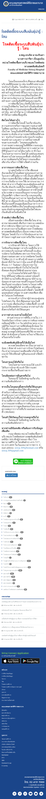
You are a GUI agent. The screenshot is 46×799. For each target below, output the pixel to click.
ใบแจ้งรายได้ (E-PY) (7, 749)
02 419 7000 (36, 782)
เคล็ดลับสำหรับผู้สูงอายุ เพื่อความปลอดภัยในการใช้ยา (19, 619)
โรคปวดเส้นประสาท (10, 535)
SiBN (3, 760)
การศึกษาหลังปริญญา (7, 676)
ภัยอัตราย (7, 513)
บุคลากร (4, 692)
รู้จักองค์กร (4, 710)
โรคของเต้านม (9, 523)
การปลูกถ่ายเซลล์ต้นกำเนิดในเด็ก (14, 500)
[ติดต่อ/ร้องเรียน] (36, 794)
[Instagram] (25, 794)
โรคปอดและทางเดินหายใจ (12, 538)
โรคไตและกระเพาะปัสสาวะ (13, 532)
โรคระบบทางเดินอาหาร (11, 545)
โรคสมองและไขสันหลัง (11, 554)
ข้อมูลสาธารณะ (6, 697)
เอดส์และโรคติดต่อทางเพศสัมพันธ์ (14, 589)
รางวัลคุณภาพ (5, 726)
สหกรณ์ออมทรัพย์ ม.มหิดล (8, 747)
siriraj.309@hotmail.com (26, 447)
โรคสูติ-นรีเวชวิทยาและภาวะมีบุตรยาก (16, 561)
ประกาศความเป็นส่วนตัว (8, 700)
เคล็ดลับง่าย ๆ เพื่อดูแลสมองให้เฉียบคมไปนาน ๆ (17, 627)
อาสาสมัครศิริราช (6, 695)
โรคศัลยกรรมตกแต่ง (10, 551)
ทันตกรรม (7, 507)
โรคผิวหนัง (8, 542)
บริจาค (3, 689)
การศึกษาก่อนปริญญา (7, 673)
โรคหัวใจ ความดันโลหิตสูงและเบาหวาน (16, 567)
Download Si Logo (6, 763)
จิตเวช (6, 503)
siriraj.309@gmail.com (12, 450)
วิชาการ (4, 679)
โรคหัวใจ (7, 564)
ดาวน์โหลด (12, 475)
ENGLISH (41, 9)
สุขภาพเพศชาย (8, 583)
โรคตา (6, 526)
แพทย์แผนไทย (8, 510)
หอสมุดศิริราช (5, 729)
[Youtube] (30, 794)
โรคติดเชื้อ (7, 529)
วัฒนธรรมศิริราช (6, 739)
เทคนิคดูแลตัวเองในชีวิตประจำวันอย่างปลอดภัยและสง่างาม (21, 602)
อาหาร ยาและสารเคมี (11, 586)
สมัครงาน (4, 721)
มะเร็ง (6, 516)
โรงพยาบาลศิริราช (7, 684)
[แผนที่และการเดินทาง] (41, 794)
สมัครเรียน (4, 723)
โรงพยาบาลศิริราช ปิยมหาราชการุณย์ (11, 687)
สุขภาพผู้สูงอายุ (9, 580)
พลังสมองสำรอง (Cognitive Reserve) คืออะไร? (17, 610)
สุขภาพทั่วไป (8, 577)
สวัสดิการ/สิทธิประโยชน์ (8, 744)
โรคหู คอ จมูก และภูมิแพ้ (12, 570)
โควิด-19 (7, 497)
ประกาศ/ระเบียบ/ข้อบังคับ (8, 741)
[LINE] (14, 794)
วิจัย (3, 681)
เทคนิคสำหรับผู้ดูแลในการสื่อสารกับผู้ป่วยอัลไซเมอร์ (19, 635)
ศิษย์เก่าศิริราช (5, 715)
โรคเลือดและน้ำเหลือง (11, 548)
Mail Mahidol (5, 755)
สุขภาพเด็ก (8, 573)
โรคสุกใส (7, 557)
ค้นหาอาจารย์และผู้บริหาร (8, 718)
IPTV (3, 757)
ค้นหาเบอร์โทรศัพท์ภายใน (8, 752)
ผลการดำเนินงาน (6, 713)
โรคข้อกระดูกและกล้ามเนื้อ (12, 519)
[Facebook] (20, 794)
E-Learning (5, 765)
